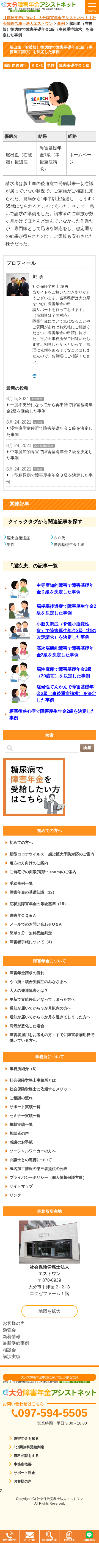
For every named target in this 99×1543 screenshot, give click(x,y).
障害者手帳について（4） (32, 942)
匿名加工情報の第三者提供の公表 (38, 1168)
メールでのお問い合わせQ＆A (36, 924)
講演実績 (11, 1356)
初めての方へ (21, 842)
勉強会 (9, 1330)
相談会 (9, 1350)
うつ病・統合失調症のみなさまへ (38, 981)
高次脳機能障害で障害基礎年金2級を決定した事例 (65, 651)
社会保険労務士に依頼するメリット (40, 1089)
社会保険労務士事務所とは (33, 1080)
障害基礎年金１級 (74, 65)
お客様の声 (14, 1323)
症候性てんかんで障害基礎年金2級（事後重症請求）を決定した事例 (66, 693)
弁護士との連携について (31, 1160)
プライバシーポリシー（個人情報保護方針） (48, 1177)
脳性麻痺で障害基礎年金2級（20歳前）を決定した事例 (64, 672)
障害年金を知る (26, 1438)
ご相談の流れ (21, 1098)
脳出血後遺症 (15, 65)
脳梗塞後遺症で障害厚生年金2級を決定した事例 (66, 609)
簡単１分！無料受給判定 (31, 933)
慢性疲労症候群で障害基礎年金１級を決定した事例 (49, 431)
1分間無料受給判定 (29, 1447)
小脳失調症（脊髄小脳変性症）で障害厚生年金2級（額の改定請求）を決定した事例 (66, 631)
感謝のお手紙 (21, 1142)
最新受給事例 (16, 1343)
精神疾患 (37, 398)
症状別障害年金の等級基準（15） (39, 904)
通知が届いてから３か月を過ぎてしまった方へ (50, 1017)
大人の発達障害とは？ (29, 990)
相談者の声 (19, 1133)
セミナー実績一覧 (25, 1115)
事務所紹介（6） (24, 1068)
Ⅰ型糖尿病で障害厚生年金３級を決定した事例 (49, 478)
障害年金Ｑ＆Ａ (23, 915)
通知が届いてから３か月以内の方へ (40, 1008)
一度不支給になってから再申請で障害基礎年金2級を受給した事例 (49, 407)
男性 (51, 65)
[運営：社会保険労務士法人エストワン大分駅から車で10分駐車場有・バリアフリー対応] (42, 4)
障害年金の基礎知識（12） (33, 892)
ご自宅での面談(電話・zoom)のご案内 (43, 872)
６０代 (37, 65)
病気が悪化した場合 (27, 1026)
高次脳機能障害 (43, 445)
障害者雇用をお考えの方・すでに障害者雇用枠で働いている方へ (52, 1037)
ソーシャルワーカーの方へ (33, 1151)
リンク (15, 1195)
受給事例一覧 (21, 883)
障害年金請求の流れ (27, 973)
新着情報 (11, 1336)
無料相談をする (26, 1456)
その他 (38, 422)
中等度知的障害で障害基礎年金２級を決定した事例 (49, 454)
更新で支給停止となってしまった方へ (42, 999)
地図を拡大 (49, 1311)
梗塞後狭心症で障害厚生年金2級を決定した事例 (52, 714)
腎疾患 (38, 469)
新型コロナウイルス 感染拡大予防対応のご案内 (52, 854)
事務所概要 (23, 1464)
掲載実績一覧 (21, 1124)
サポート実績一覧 (25, 1107)
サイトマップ (21, 1186)
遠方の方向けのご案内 (29, 863)
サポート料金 (24, 1473)
